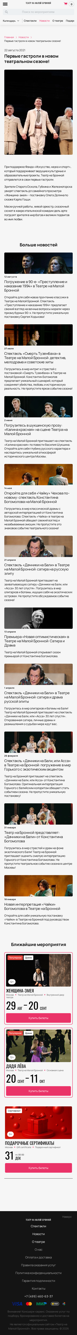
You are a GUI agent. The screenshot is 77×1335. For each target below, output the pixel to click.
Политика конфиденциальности (38, 1273)
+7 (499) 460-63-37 (38, 1296)
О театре (57, 20)
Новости (44, 20)
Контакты (38, 1288)
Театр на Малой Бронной (38, 2)
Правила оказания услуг (38, 1265)
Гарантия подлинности (38, 1281)
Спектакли (30, 20)
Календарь (9, 20)
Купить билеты (38, 1018)
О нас (38, 1249)
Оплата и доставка (38, 1257)
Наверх (67, 1217)
